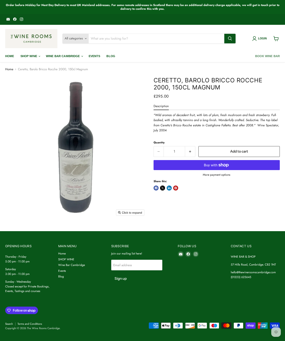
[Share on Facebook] (156, 188)
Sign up (121, 278)
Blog (110, 56)
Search (9, 324)
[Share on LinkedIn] (169, 188)
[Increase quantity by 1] (190, 151)
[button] (260, 38)
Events (94, 56)
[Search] (230, 38)
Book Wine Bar (267, 56)
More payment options (216, 174)
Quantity (159, 142)
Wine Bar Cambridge (63, 56)
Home (9, 56)
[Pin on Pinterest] (175, 188)
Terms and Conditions (30, 324)
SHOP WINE (29, 56)
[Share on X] (162, 188)
